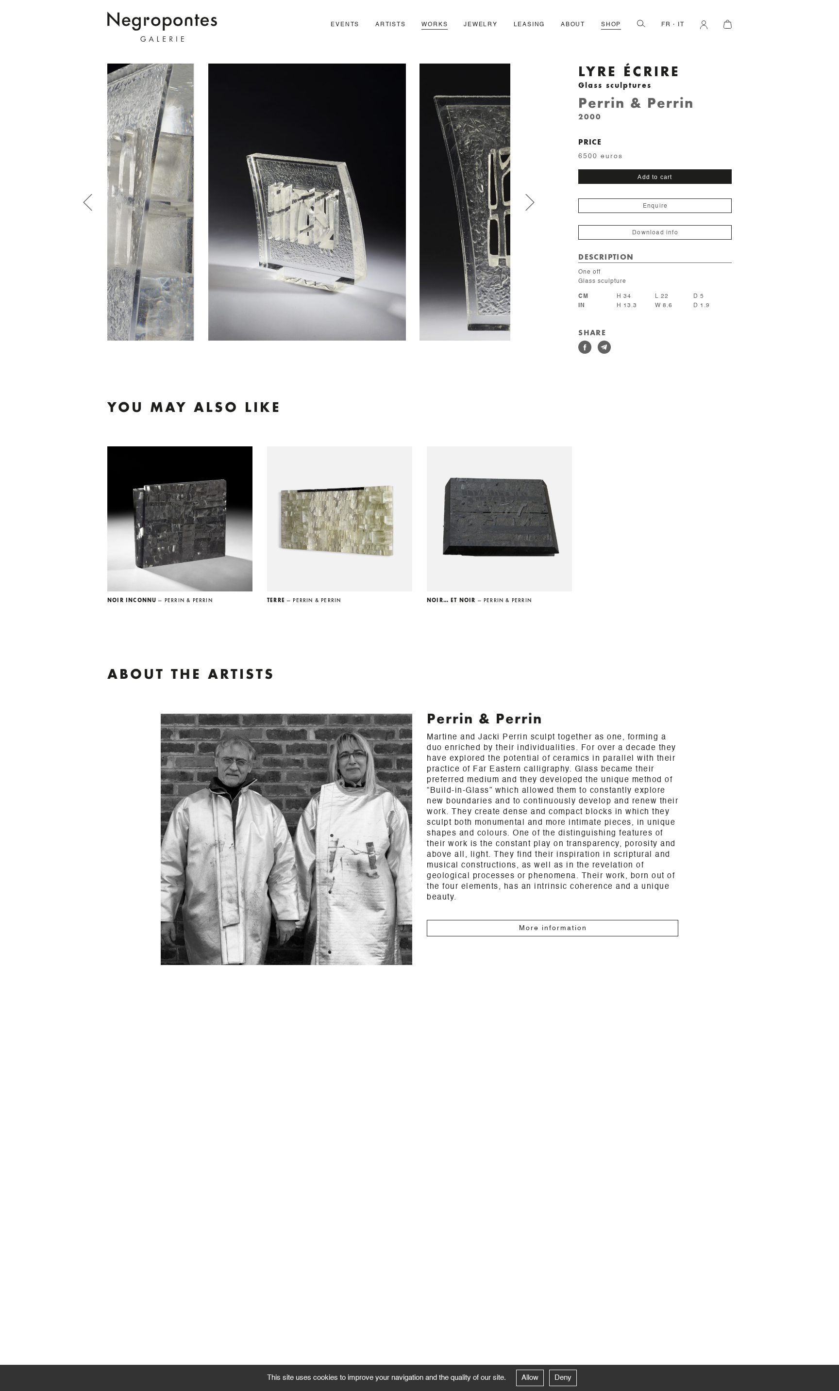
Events (345, 25)
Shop (611, 25)
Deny (562, 1377)
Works (434, 25)
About (573, 25)
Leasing (529, 25)
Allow (529, 1377)
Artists (390, 25)
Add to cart (655, 177)
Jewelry (481, 25)
